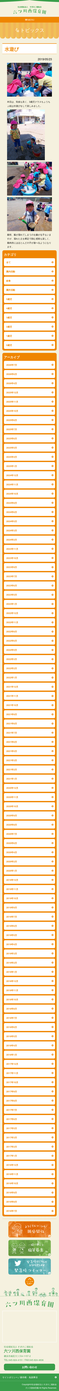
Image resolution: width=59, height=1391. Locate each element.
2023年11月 (12, 548)
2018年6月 (11, 1027)
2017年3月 (11, 1137)
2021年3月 (11, 760)
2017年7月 (11, 1109)
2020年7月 (11, 833)
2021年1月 (11, 778)
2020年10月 (12, 806)
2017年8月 (11, 1100)
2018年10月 (12, 999)
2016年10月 (12, 1183)
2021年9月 (11, 714)
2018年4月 (11, 1045)
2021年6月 (11, 741)
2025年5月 (11, 447)
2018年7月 (11, 1017)
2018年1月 (11, 1054)
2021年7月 (11, 732)
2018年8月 (11, 1008)
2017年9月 (11, 1091)
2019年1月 (11, 971)
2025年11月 (12, 401)
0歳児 (9, 345)
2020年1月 (11, 870)
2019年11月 (12, 889)
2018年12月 (12, 981)
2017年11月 (12, 1073)
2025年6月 (11, 438)
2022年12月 (12, 613)
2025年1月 (11, 466)
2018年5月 (11, 1036)
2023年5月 (11, 594)
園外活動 (10, 289)
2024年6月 (11, 512)
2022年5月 (11, 649)
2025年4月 (11, 456)
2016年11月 (12, 1174)
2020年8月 (11, 824)
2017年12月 (12, 1063)
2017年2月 (11, 1146)
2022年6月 (11, 640)
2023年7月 (11, 576)
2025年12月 (12, 392)
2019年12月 (12, 879)
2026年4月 (11, 383)
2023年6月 (11, 585)
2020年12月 (12, 787)
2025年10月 (12, 410)
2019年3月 (11, 953)
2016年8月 (11, 1201)
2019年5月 (11, 935)
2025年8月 (11, 420)
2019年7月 (11, 916)
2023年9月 (11, 567)
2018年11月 (12, 990)
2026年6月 (11, 374)
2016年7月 (11, 1210)
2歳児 (9, 326)
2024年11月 (12, 484)
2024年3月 (11, 530)
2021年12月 (12, 686)
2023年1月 (11, 603)
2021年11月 (12, 695)
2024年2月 (11, 539)
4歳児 (9, 308)
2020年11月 (12, 797)
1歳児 (9, 335)
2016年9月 (11, 1192)
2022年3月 (11, 659)
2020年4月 (11, 852)
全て (8, 262)
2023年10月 (12, 558)
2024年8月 (11, 502)
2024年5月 (11, 521)
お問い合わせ (29, 1367)
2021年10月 (12, 705)
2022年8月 (11, 631)
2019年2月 (11, 962)
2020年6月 (11, 843)
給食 (8, 280)
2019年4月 (11, 944)
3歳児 (9, 317)
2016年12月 (12, 1164)
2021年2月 (11, 769)
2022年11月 (12, 622)
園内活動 (10, 271)
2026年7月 (11, 364)
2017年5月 (11, 1128)
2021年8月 (11, 723)
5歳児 (9, 299)
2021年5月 (11, 751)
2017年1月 (11, 1155)
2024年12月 (12, 475)
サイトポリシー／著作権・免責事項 (20, 1377)
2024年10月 (12, 493)
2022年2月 (11, 668)
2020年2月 (11, 861)
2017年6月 (11, 1119)
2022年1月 (11, 677)
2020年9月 (11, 815)
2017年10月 (12, 1082)
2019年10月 (12, 898)
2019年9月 (11, 907)
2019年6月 (11, 925)
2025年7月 (11, 429)
